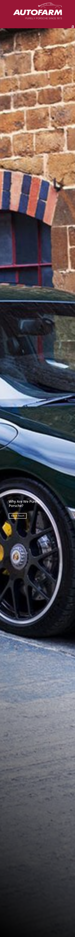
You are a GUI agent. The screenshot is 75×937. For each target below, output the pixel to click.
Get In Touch (17, 515)
